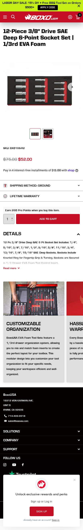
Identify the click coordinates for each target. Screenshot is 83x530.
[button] (72, 87)
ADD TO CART (48, 219)
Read (9, 268)
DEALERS (5, 17)
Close (41, 431)
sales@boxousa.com (18, 421)
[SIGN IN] (70, 17)
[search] (13, 16)
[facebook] (23, 464)
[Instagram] (4, 464)
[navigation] (35, 133)
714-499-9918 (16, 416)
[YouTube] (14, 465)
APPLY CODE (47, 7)
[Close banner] (79, 5)
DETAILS (12, 233)
